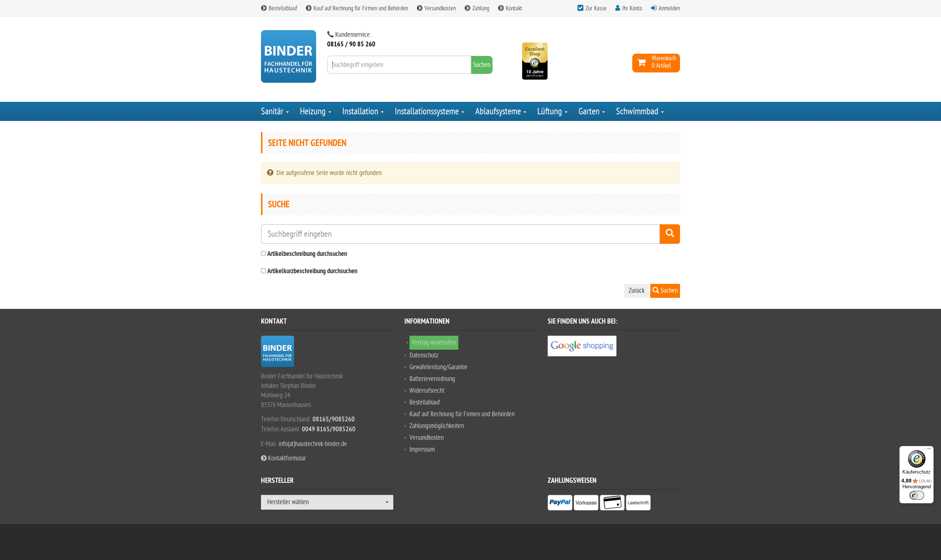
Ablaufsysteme (499, 111)
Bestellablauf (282, 8)
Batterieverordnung (432, 379)
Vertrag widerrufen (434, 342)
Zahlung (480, 8)
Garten (590, 111)
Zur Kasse (596, 8)
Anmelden (669, 8)
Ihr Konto (632, 8)
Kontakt (513, 8)
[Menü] (929, 450)
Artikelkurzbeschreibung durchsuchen (312, 271)
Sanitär (273, 111)
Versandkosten (439, 8)
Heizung (314, 111)
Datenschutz (424, 355)
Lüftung (550, 111)
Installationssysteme (428, 111)
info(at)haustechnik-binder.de (313, 444)
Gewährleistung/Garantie (438, 367)
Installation (361, 111)
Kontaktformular (286, 458)
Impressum (422, 449)
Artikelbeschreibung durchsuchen (307, 254)
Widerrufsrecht (426, 391)
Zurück (636, 291)
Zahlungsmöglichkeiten (436, 426)
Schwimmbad (638, 111)
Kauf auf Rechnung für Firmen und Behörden (360, 8)
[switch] (916, 495)
